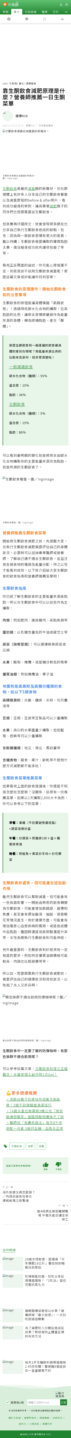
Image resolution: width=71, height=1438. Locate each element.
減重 (31, 188)
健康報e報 (17, 1402)
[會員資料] (61, 4)
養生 (17, 12)
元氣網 (13, 83)
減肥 (53, 205)
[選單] (66, 4)
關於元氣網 (15, 1418)
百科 (56, 12)
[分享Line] (27, 18)
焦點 (6, 12)
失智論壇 (31, 12)
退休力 (22, 1424)
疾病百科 (57, 1418)
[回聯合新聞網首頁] (5, 5)
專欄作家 (47, 1424)
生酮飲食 (10, 188)
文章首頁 (34, 1424)
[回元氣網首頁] (13, 4)
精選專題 (44, 1418)
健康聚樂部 (30, 1418)
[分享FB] (9, 18)
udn (5, 83)
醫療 (45, 12)
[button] (66, 11)
